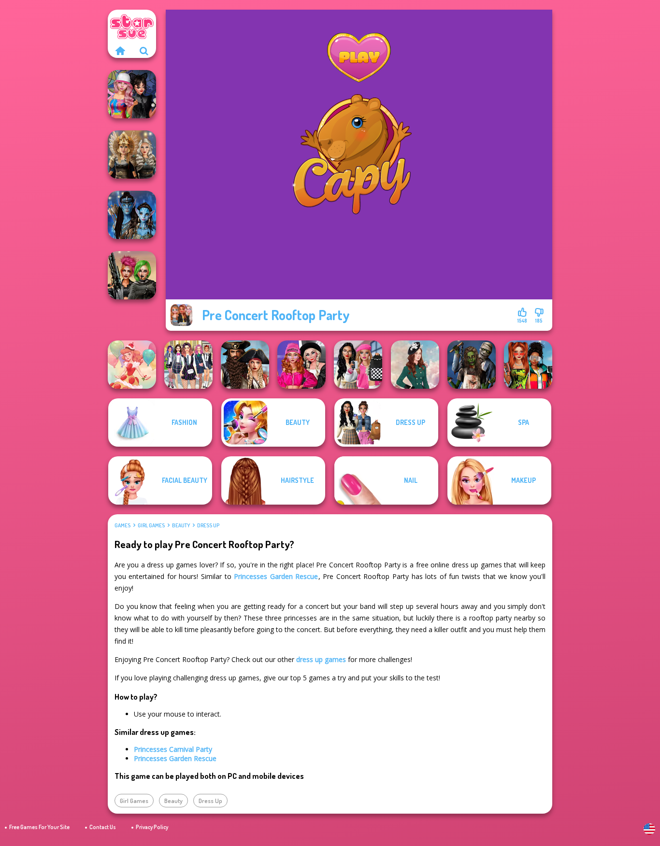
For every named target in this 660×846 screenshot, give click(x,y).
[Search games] (144, 50)
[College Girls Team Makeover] (188, 364)
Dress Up (208, 525)
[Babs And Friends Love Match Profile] (528, 364)
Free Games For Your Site (39, 827)
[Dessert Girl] (132, 364)
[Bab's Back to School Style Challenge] (358, 364)
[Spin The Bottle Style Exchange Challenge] (132, 94)
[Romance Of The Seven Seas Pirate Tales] (245, 364)
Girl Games (151, 525)
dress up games (321, 659)
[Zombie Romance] (471, 364)
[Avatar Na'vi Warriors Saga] (132, 215)
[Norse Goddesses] (132, 154)
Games (122, 525)
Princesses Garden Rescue (276, 576)
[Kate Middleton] (415, 364)
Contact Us (102, 827)
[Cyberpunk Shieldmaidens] (132, 275)
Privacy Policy (152, 827)
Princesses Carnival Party (173, 749)
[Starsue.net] (120, 50)
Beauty (181, 525)
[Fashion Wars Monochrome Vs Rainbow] (301, 364)
